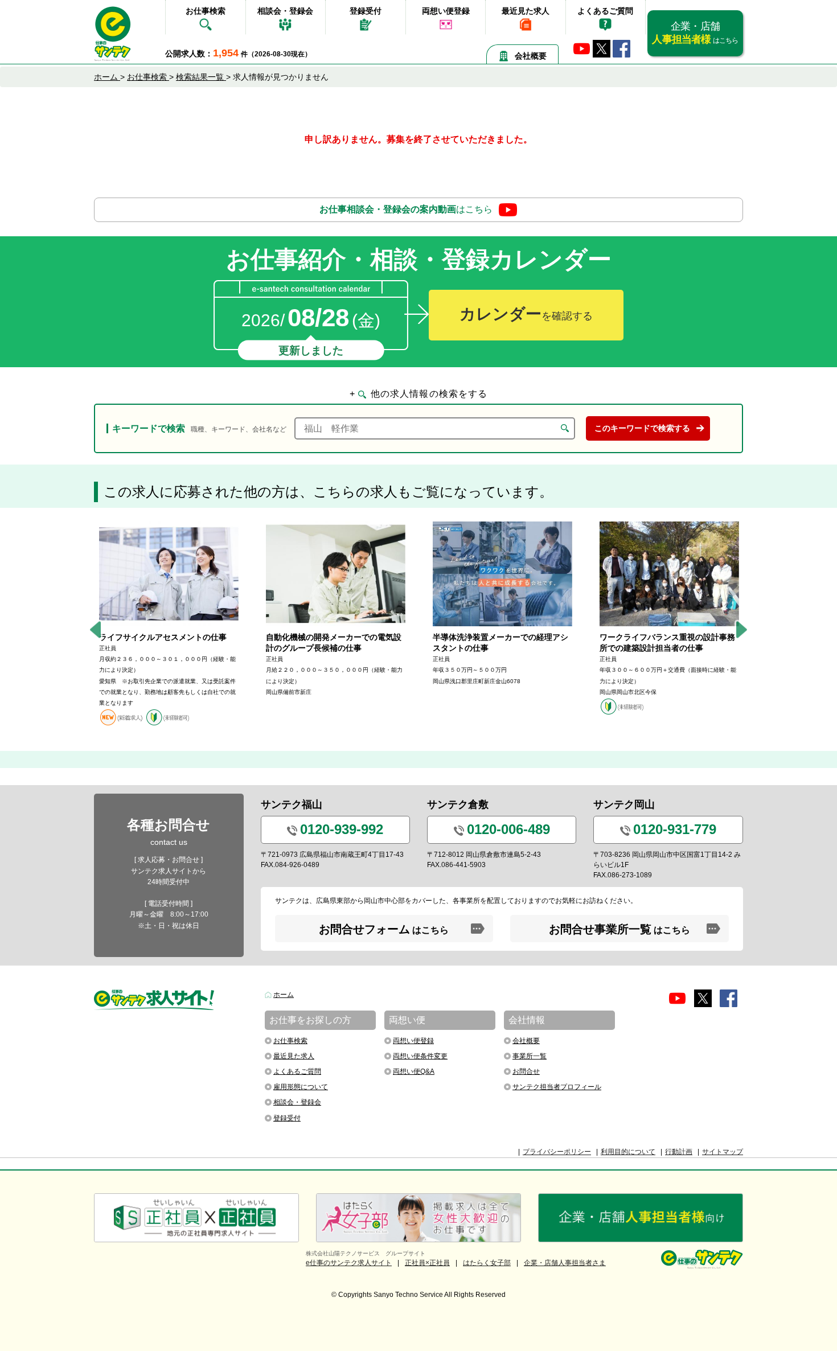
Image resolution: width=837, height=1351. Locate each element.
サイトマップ (722, 1152)
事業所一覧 (529, 1056)
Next (742, 629)
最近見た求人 (525, 10)
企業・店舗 (695, 32)
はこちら (406, 209)
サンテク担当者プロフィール (556, 1087)
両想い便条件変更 (420, 1056)
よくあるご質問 (605, 10)
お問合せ (526, 1071)
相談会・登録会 (285, 10)
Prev (95, 629)
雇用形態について (300, 1087)
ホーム (283, 995)
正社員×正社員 (427, 1263)
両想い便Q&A (413, 1071)
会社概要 (531, 55)
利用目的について (628, 1152)
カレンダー (526, 314)
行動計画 (678, 1152)
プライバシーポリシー (557, 1152)
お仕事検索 (205, 10)
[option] (168, 623)
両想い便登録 (446, 10)
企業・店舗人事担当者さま (565, 1263)
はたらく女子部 (487, 1263)
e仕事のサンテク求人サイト (349, 1263)
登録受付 (365, 10)
